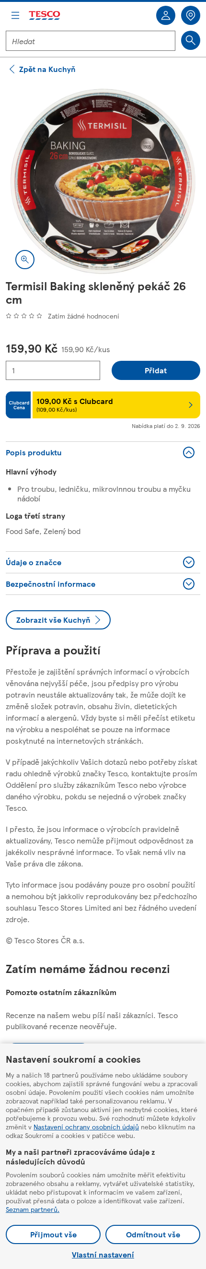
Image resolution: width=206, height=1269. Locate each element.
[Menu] (15, 15)
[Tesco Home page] (45, 15)
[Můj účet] (165, 15)
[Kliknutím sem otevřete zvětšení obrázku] (24, 259)
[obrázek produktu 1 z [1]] (103, 181)
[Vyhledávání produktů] (190, 40)
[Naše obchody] (190, 15)
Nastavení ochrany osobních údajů (86, 1126)
